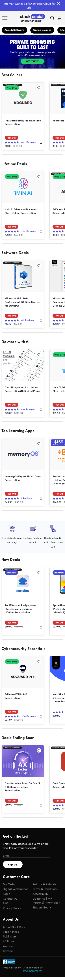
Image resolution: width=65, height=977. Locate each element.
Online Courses (42, 30)
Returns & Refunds (44, 884)
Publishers (9, 936)
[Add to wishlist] (39, 87)
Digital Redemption (16, 889)
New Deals (10, 559)
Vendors (8, 946)
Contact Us (10, 898)
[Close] (58, 3)
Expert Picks (11, 931)
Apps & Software (14, 30)
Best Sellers (11, 74)
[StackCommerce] (32, 971)
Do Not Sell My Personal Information (46, 900)
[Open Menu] (5, 18)
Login (6, 894)
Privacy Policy (12, 908)
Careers (8, 951)
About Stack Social (15, 927)
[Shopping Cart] (59, 18)
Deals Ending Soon (17, 737)
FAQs (6, 903)
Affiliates (8, 941)
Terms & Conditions (45, 889)
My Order (9, 884)
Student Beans (41, 907)
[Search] (52, 18)
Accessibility (40, 894)
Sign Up (12, 864)
